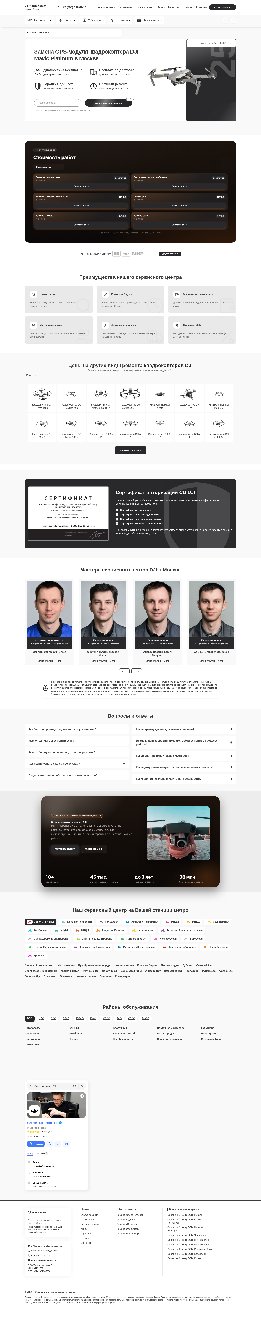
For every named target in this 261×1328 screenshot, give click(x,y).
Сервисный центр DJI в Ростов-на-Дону (189, 1249)
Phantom (31, 375)
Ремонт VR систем (127, 1224)
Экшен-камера (151, 20)
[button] (124, 671)
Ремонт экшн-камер (128, 1233)
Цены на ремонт (145, 7)
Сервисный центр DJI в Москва (185, 1215)
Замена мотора (44, 215)
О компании (124, 7)
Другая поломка (170, 254)
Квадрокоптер (41, 20)
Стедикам (122, 20)
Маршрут (38, 1144)
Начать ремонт (224, 7)
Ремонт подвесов (126, 1219)
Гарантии (173, 7)
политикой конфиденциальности (75, 110)
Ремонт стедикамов (128, 1229)
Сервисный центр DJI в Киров (184, 1258)
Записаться (80, 186)
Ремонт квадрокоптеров (130, 1215)
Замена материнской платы (51, 196)
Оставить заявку (65, 848)
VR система (95, 20)
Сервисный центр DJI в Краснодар (186, 1254)
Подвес (68, 20)
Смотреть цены (94, 848)
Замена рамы (141, 215)
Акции (161, 7)
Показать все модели (130, 450)
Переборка (140, 196)
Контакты (201, 7)
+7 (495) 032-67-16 (74, 7)
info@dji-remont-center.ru (43, 1260)
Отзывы (187, 7)
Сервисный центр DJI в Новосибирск (188, 1244)
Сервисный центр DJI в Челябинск (186, 1235)
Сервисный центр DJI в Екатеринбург (188, 1240)
